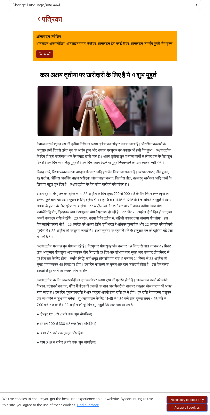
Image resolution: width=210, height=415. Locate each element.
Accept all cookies (187, 407)
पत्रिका (51, 19)
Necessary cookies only (187, 400)
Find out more (88, 405)
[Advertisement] (105, 384)
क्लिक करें (44, 54)
